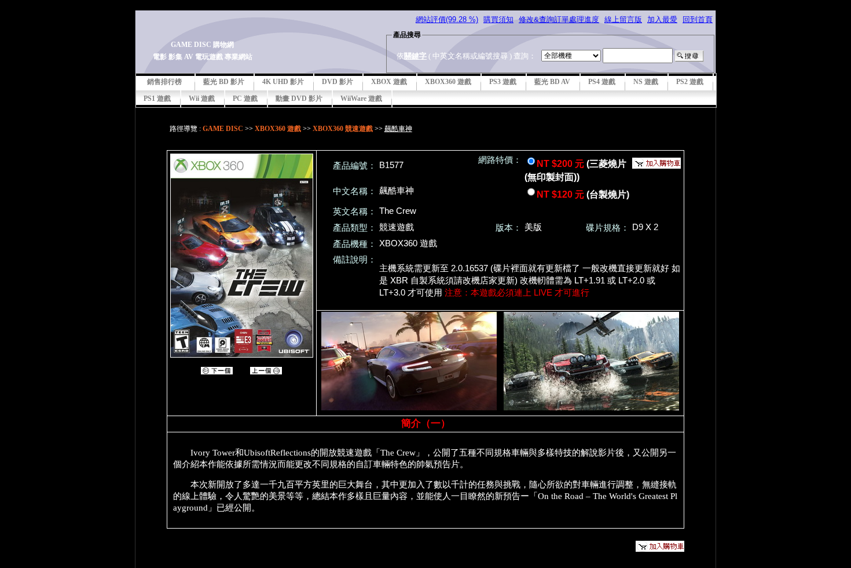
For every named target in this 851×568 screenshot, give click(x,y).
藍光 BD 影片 (224, 82)
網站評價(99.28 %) (447, 19)
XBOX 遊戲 (389, 82)
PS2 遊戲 (690, 82)
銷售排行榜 (164, 82)
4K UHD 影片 (283, 82)
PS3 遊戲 (503, 82)
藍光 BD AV (552, 82)
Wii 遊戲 (201, 98)
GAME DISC (223, 129)
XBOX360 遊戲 (448, 82)
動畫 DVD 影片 (299, 98)
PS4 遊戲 (602, 82)
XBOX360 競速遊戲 (343, 129)
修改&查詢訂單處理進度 (559, 19)
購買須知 (498, 19)
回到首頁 (698, 19)
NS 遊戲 (646, 82)
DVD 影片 (337, 82)
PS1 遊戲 (157, 98)
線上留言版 (623, 19)
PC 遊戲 (245, 98)
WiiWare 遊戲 (361, 98)
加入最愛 (662, 19)
